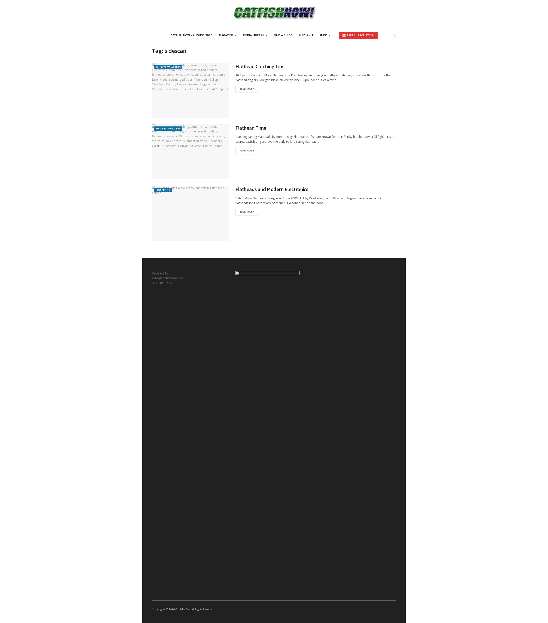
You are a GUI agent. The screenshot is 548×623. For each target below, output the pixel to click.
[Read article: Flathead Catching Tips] (190, 90)
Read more (249, 89)
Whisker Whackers (168, 67)
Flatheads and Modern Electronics (271, 189)
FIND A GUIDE (283, 35)
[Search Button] (394, 35)
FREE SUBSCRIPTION (360, 35)
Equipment (163, 189)
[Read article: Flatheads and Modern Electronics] (190, 213)
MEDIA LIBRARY (253, 35)
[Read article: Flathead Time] (190, 151)
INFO (323, 35)
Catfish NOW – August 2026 (191, 35)
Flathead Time (250, 128)
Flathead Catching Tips (259, 66)
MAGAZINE (226, 35)
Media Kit (306, 35)
